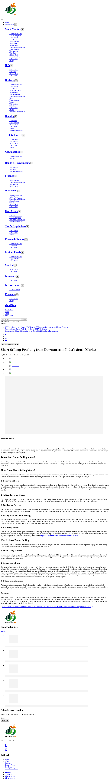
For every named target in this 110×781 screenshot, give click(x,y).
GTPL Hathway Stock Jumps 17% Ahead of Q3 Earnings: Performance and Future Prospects (36, 327)
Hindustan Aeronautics (17, 112)
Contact (7, 763)
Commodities (12, 151)
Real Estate (11, 211)
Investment (11, 190)
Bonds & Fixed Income (17, 162)
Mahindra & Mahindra (17, 47)
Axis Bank (13, 39)
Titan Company (14, 94)
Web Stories (9, 316)
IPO (7, 65)
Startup (9, 265)
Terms (7, 314)
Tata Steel (12, 53)
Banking (9, 116)
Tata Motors (13, 51)
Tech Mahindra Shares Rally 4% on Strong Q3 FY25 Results (26, 329)
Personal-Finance (14, 239)
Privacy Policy (10, 765)
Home (7, 22)
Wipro (11, 102)
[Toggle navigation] (2, 19)
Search (24, 319)
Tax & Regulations (15, 226)
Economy (10, 294)
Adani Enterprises (15, 34)
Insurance (10, 276)
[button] (3, 445)
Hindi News (9, 310)
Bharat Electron (14, 57)
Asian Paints (13, 37)
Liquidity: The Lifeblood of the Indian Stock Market (59, 535)
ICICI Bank (13, 59)
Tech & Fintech (13, 135)
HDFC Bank (13, 55)
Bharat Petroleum (15, 90)
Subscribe (5, 720)
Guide (7, 312)
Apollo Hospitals (15, 36)
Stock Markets (13, 29)
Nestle (11, 98)
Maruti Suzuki (14, 49)
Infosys (11, 61)
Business (10, 80)
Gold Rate (10, 305)
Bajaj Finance (14, 41)
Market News (9, 24)
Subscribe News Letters (9, 344)
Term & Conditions (11, 769)
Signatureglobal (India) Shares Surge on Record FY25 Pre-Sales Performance (31, 331)
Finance (9, 175)
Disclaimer (8, 767)
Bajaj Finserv (13, 43)
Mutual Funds (13, 252)
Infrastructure (13, 285)
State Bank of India (16, 130)
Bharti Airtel (13, 45)
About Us (8, 761)
